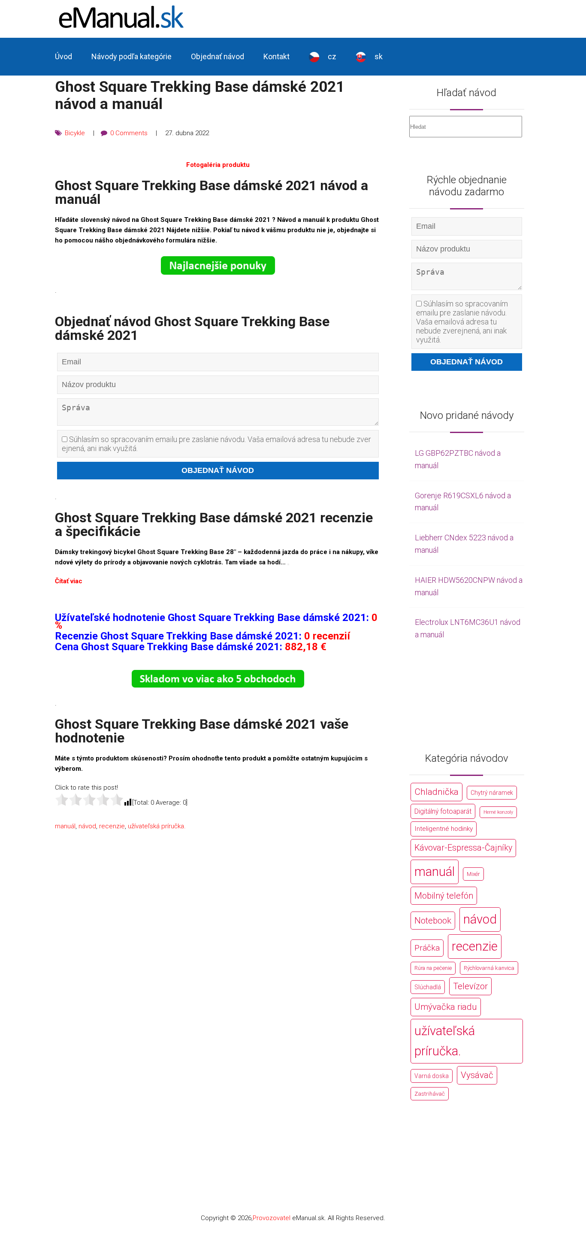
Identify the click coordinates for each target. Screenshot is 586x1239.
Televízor (470, 986)
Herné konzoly (498, 812)
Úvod (63, 56)
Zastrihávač (429, 1094)
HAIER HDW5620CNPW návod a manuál (469, 586)
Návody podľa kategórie (131, 56)
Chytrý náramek (492, 792)
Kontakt (276, 56)
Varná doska (431, 1075)
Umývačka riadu (445, 1007)
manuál (65, 826)
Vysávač (477, 1075)
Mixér (473, 874)
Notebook (432, 920)
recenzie (112, 826)
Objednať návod (217, 56)
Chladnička (436, 792)
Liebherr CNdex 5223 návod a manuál (464, 543)
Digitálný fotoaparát (442, 811)
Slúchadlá (427, 987)
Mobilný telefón (443, 896)
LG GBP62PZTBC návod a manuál (458, 459)
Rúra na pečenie (433, 968)
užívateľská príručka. (157, 826)
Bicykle (75, 133)
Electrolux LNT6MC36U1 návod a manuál (467, 628)
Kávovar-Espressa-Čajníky (463, 848)
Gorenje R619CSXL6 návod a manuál (463, 501)
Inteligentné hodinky (443, 829)
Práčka (427, 948)
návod (87, 826)
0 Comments (129, 133)
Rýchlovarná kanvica (489, 968)
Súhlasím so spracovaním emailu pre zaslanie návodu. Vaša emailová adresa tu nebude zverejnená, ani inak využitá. (216, 444)
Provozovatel (271, 1218)
